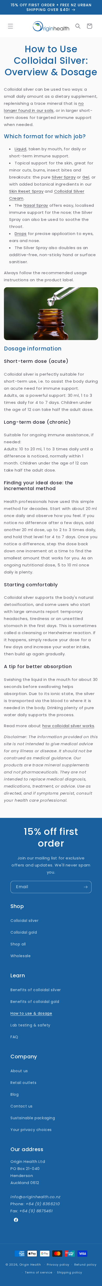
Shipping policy (69, 1272)
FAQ (14, 1037)
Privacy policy (58, 1264)
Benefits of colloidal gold (34, 1001)
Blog (14, 1094)
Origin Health (30, 1264)
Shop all (18, 944)
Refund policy (85, 1264)
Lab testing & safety (30, 1025)
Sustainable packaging (32, 1118)
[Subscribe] (85, 887)
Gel (85, 177)
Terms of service (38, 1272)
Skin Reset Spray (26, 191)
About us (19, 1070)
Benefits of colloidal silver (35, 989)
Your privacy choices (31, 1129)
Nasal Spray (36, 205)
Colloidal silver (24, 920)
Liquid (20, 149)
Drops (21, 233)
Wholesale (20, 955)
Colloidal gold (23, 932)
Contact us (21, 1106)
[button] (10, 26)
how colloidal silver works (68, 725)
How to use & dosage (31, 1013)
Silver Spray (64, 177)
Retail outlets (23, 1082)
